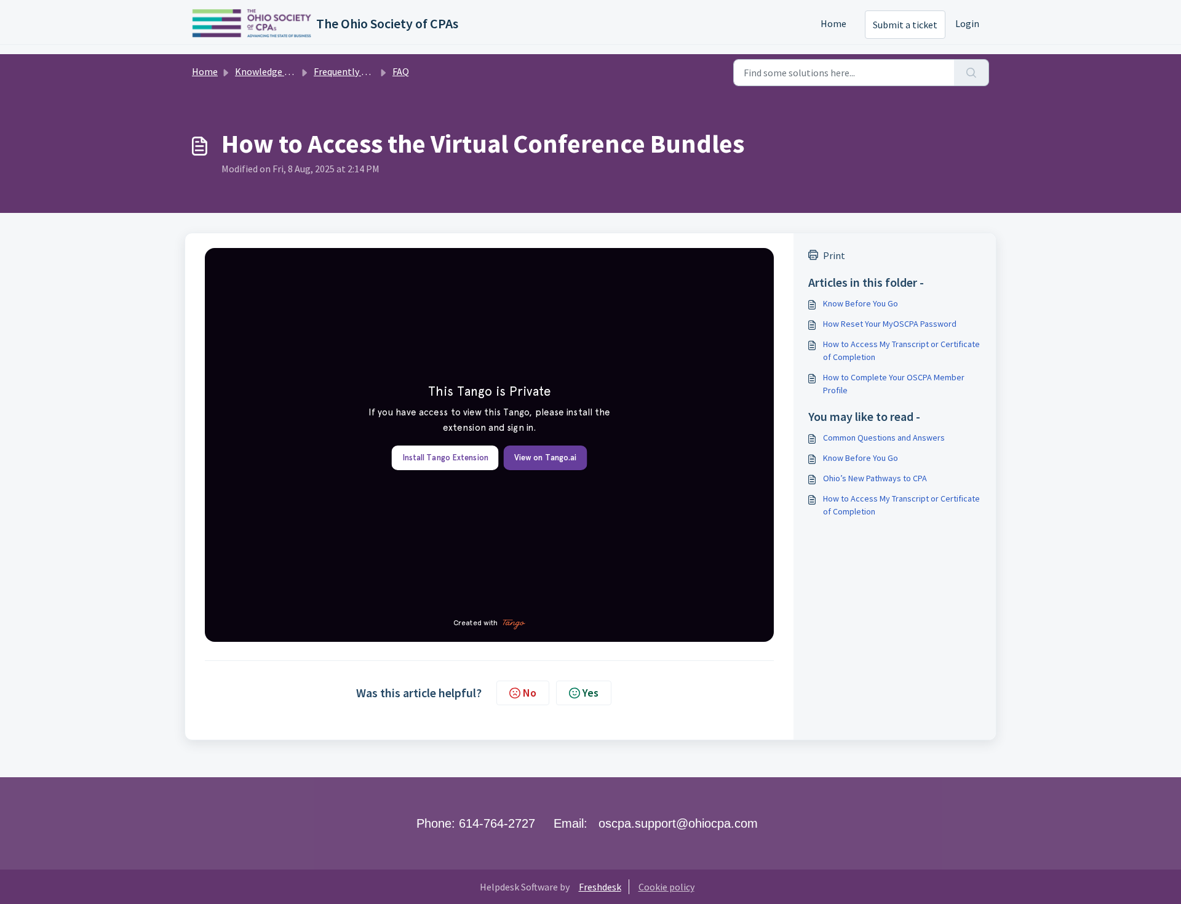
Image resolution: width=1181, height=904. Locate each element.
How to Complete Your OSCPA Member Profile (893, 384)
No (529, 693)
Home (833, 23)
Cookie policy (666, 887)
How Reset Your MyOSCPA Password (889, 323)
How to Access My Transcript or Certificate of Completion (901, 350)
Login (967, 23)
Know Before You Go (860, 303)
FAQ (400, 71)
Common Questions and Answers (884, 437)
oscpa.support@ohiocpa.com (678, 823)
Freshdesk (600, 887)
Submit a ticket (905, 24)
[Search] (971, 72)
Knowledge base (269, 71)
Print (834, 255)
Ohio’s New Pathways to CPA (875, 478)
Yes (590, 693)
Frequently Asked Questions (372, 71)
